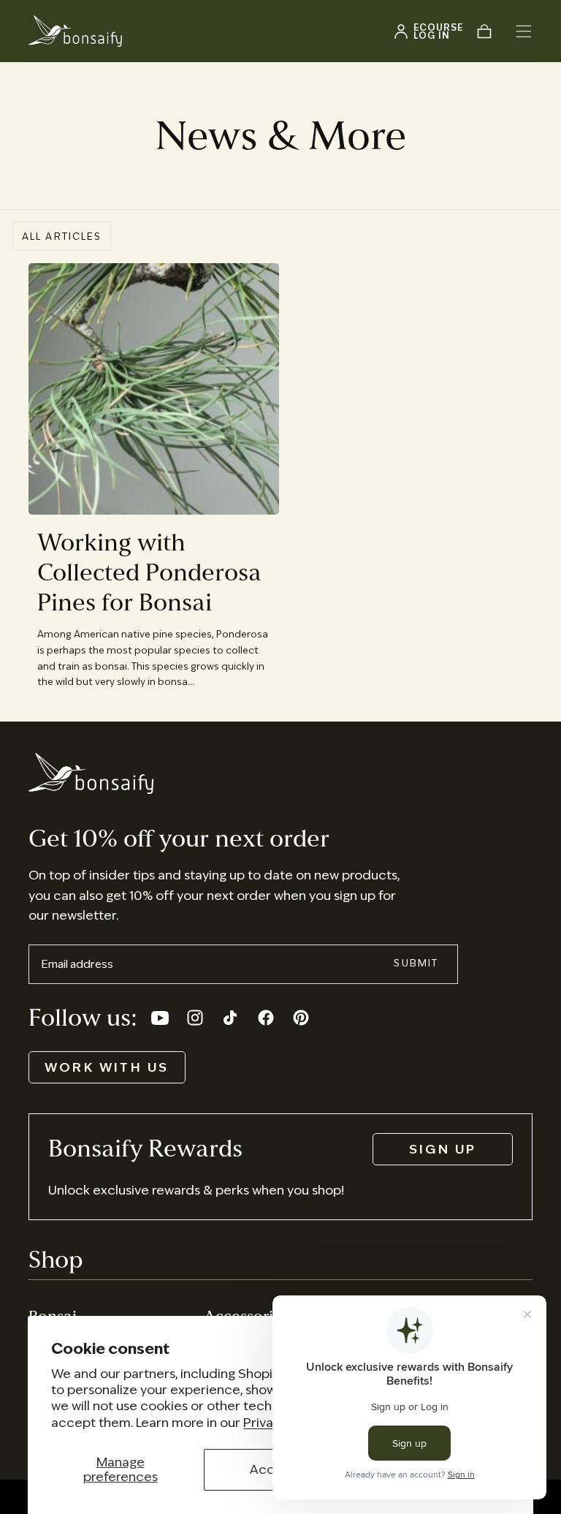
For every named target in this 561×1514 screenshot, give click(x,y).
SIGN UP (442, 1149)
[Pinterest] (301, 1018)
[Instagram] (195, 1018)
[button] (523, 31)
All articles (62, 236)
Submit (416, 963)
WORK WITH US (107, 1067)
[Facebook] (266, 1018)
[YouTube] (160, 1018)
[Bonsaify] (90, 773)
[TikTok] (230, 1018)
